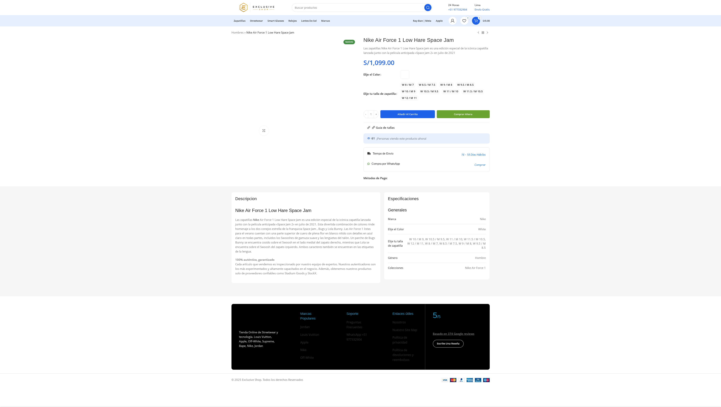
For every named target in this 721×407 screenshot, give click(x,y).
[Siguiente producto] (487, 33)
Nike (256, 220)
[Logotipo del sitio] (257, 7)
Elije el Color (371, 74)
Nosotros (399, 322)
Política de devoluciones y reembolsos (403, 355)
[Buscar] (427, 7)
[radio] (405, 74)
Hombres (237, 32)
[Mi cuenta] (452, 20)
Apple (304, 342)
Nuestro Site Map (404, 330)
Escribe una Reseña (448, 343)
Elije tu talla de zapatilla (379, 94)
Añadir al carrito (408, 114)
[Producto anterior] (478, 33)
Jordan (305, 327)
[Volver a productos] (483, 33)
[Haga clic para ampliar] (264, 130)
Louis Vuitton (309, 335)
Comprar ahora (463, 114)
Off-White (307, 358)
